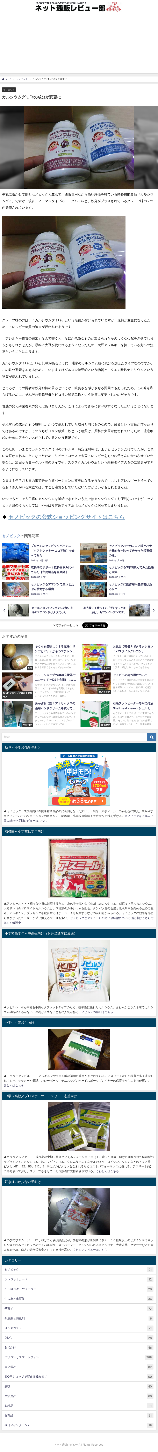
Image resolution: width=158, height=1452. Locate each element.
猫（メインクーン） (78, 1425)
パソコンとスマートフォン (78, 1357)
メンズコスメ (78, 1328)
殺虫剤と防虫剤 (78, 1318)
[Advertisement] (79, 44)
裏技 (78, 1386)
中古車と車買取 (78, 1299)
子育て (78, 1308)
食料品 (78, 1415)
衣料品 (78, 1406)
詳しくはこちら (14, 1085)
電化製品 (78, 1367)
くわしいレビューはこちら (90, 1249)
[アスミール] (79, 868)
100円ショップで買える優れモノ (78, 1376)
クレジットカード (78, 1279)
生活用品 (78, 1396)
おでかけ (78, 1347)
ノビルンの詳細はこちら (97, 1012)
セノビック (9, 89)
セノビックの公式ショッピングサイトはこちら (66, 517)
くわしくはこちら (107, 1171)
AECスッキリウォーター (78, 1289)
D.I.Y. (78, 1338)
